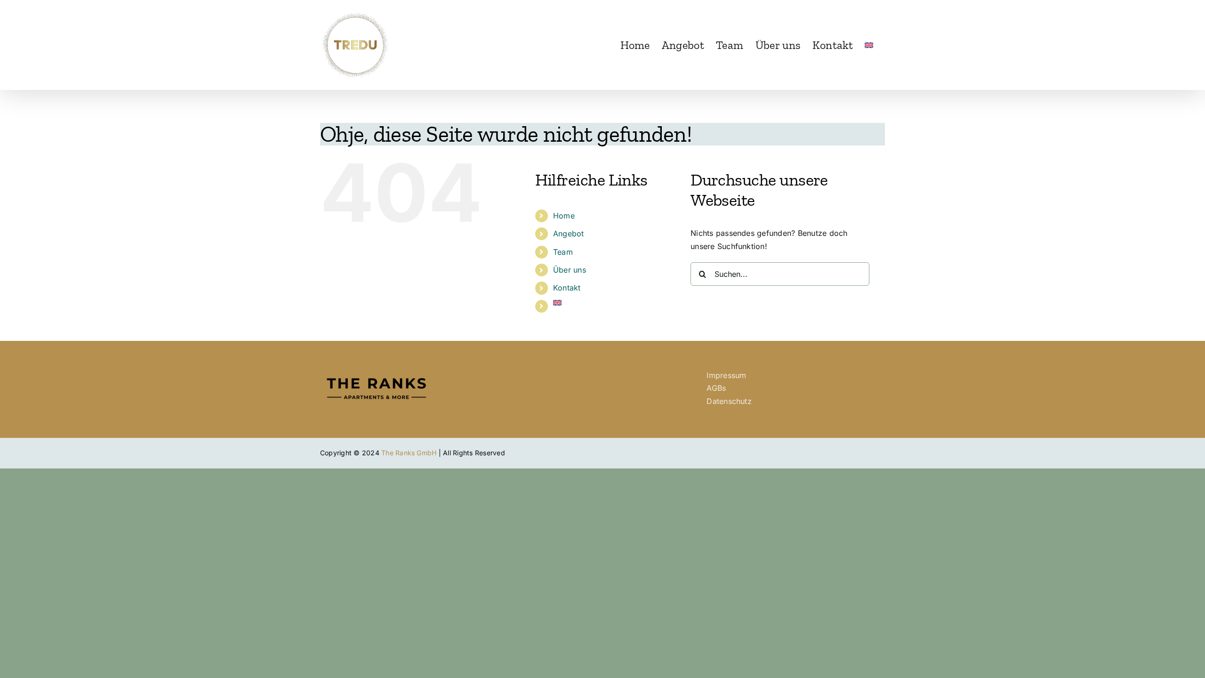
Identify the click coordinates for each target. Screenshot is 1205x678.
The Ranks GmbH (408, 453)
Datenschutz (729, 401)
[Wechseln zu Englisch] (869, 45)
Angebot (568, 233)
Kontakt (567, 287)
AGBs (716, 388)
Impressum (726, 375)
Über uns (569, 269)
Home (564, 215)
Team (563, 252)
